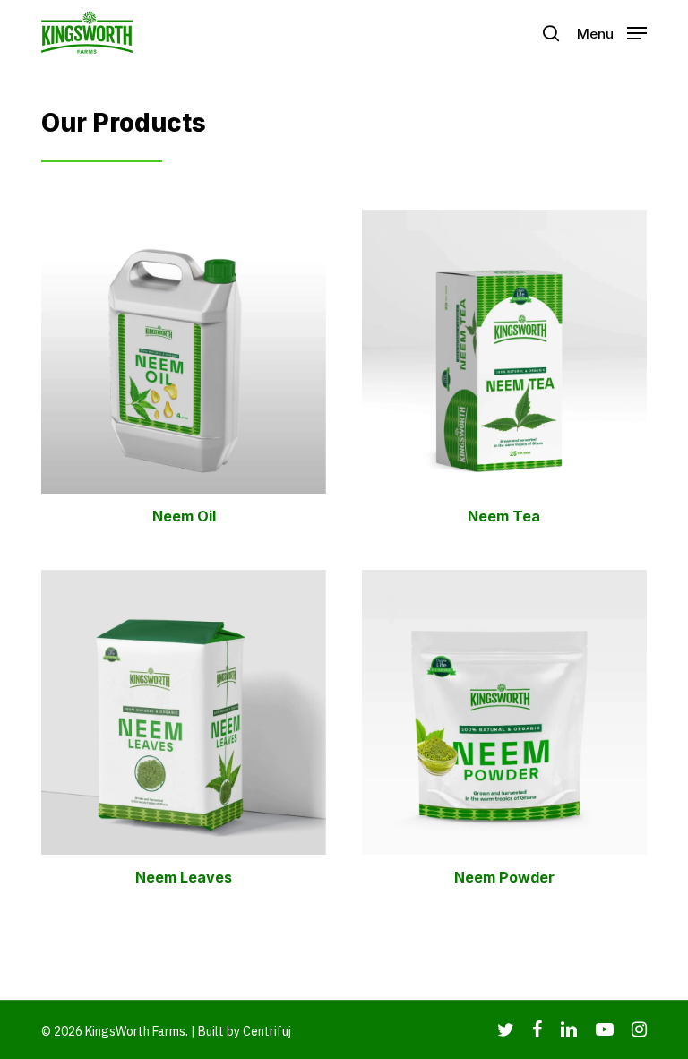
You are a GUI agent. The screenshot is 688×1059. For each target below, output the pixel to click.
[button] (612, 32)
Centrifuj (267, 1031)
